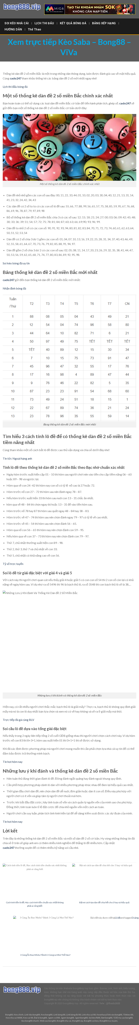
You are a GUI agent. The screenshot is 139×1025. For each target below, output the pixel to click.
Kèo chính (19, 1014)
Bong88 (9, 1014)
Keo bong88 (46, 1014)
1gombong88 (81, 1017)
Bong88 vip (77, 1020)
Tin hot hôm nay (12, 761)
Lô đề (117, 917)
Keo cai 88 (28, 1017)
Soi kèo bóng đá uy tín (16, 263)
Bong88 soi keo (91, 1020)
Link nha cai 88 (89, 1014)
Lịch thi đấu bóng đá (15, 86)
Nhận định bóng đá (14, 288)
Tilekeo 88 (128, 1014)
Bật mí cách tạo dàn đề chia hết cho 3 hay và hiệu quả (104, 902)
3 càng (135, 917)
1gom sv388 (54, 1017)
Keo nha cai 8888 (14, 1017)
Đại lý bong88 (40, 1017)
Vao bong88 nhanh (30, 1020)
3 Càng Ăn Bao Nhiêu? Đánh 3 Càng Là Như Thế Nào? (45, 955)
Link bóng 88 (59, 1014)
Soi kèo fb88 (94, 1017)
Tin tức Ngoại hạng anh (17, 458)
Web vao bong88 (48, 1020)
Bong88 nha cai (64, 1020)
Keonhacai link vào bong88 (109, 1014)
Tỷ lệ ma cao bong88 (123, 1017)
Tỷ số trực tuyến (13, 563)
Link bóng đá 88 (73, 1014)
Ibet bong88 (106, 1017)
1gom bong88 (67, 1017)
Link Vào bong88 (32, 1014)
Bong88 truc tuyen (108, 1020)
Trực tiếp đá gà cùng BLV (18, 719)
